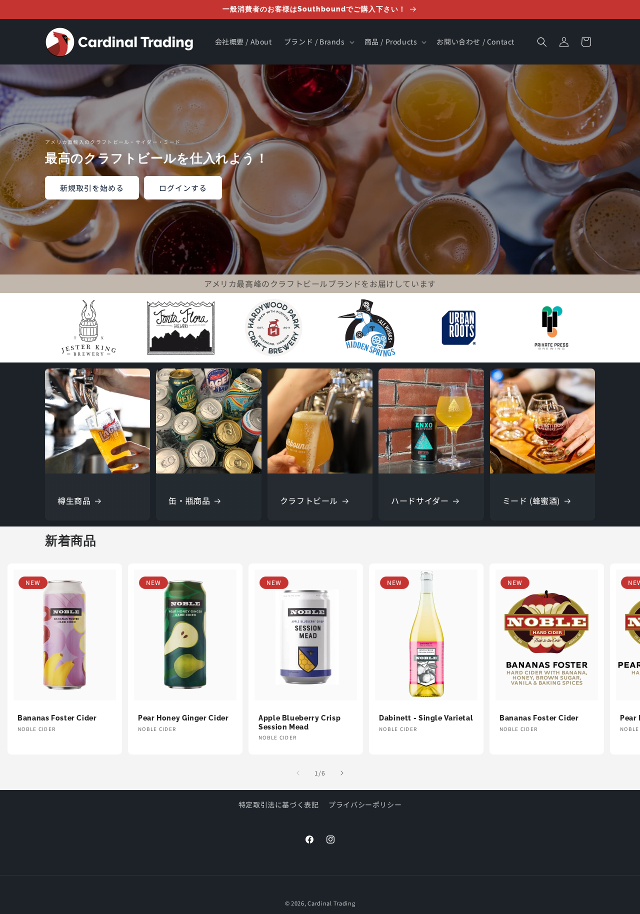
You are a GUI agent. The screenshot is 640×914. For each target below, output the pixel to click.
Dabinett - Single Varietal (426, 718)
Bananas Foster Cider (57, 718)
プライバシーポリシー (365, 805)
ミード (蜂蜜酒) (531, 500)
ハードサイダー (419, 500)
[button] (318, 41)
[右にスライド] (342, 773)
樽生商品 (74, 500)
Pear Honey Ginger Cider (183, 718)
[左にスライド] (298, 773)
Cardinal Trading (331, 903)
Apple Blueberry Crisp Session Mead (299, 722)
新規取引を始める (92, 187)
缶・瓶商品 (189, 500)
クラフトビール (309, 500)
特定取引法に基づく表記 (278, 805)
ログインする (183, 187)
